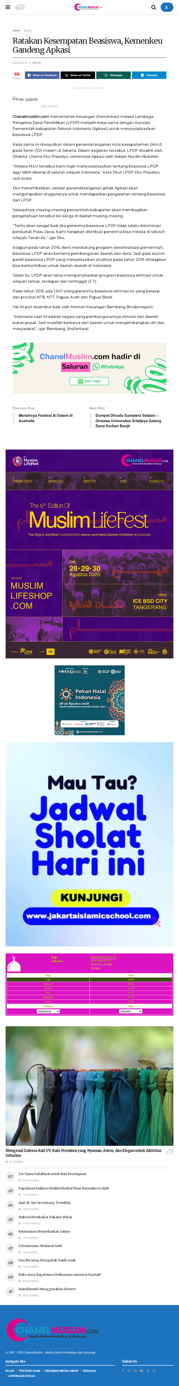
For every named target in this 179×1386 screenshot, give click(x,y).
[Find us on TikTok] (147, 1370)
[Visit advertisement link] (89, 368)
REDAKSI (89, 1371)
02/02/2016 (20, 62)
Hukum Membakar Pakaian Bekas (45, 1217)
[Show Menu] (8, 7)
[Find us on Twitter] (129, 1370)
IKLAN (10, 1371)
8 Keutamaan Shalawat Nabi (40, 1246)
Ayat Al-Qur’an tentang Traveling (44, 1203)
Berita (27, 30)
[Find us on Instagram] (135, 1370)
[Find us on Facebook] (123, 1370)
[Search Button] (153, 7)
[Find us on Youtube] (141, 1370)
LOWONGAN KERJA (21, 1376)
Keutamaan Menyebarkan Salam (44, 1231)
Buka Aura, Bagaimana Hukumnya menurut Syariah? (59, 1275)
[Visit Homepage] (88, 7)
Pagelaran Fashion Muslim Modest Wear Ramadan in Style (63, 1188)
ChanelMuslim (33, 1352)
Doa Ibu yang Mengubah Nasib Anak (47, 1260)
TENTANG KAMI (29, 1371)
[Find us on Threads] (153, 1370)
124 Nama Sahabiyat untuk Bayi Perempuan (52, 1174)
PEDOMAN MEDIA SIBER (61, 1371)
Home (16, 30)
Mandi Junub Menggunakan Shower (47, 1289)
